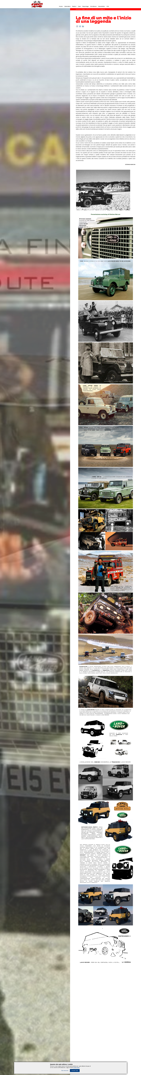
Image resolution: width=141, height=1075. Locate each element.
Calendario (67, 6)
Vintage (83, 9)
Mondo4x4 (93, 6)
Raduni (74, 6)
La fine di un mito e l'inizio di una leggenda (95, 9)
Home (61, 6)
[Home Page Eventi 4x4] (37, 7)
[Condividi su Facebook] (77, 27)
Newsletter (101, 6)
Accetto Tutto (75, 1070)
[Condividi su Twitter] (80, 27)
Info (107, 6)
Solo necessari (64, 1070)
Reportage (85, 6)
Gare (79, 6)
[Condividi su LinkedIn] (83, 27)
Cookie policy (76, 1067)
